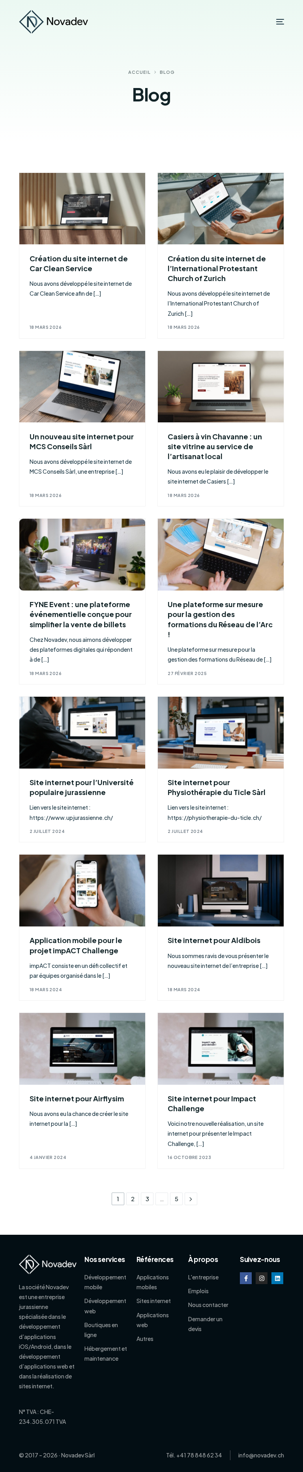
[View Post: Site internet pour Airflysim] (82, 1049)
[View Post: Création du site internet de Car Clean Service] (82, 209)
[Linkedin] (277, 1278)
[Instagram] (261, 1278)
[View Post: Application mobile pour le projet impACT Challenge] (82, 890)
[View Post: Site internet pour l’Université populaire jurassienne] (82, 733)
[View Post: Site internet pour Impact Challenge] (221, 1049)
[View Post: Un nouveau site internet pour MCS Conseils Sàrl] (82, 387)
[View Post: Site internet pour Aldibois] (221, 890)
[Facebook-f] (246, 1278)
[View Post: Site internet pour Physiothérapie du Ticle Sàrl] (221, 733)
